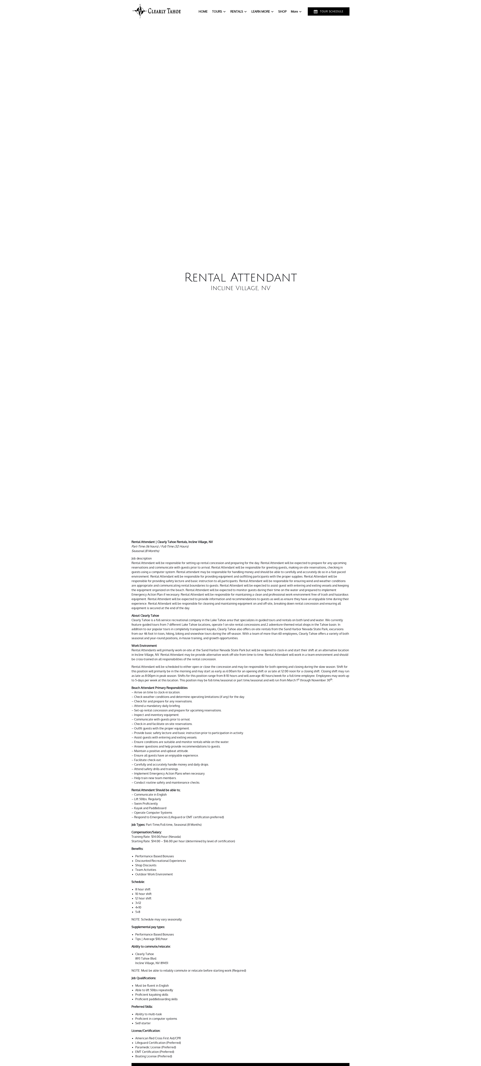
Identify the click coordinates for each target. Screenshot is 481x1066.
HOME (203, 11)
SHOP (282, 11)
